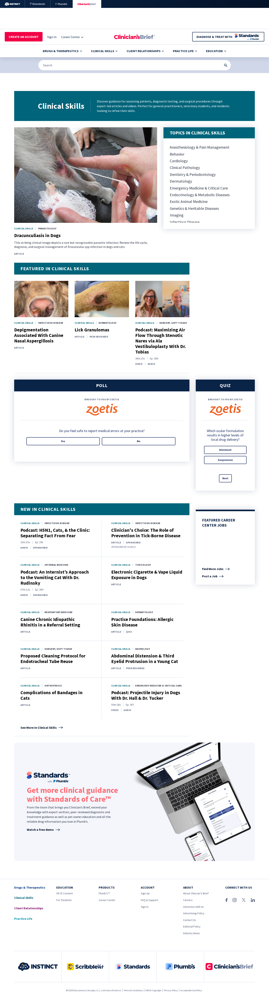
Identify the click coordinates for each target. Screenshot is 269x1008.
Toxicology (143, 564)
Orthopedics (53, 685)
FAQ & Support (149, 900)
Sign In (144, 907)
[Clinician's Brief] (87, 4)
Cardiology (179, 160)
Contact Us (189, 920)
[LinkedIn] (253, 900)
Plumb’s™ (104, 893)
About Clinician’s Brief (196, 893)
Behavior (177, 154)
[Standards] (37, 4)
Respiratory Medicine (59, 612)
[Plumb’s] (62, 4)
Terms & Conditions (133, 990)
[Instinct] (12, 4)
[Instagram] (235, 900)
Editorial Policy (191, 926)
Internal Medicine (56, 564)
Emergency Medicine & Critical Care (199, 188)
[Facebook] (226, 900)
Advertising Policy (193, 913)
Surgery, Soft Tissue (173, 322)
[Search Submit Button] (226, 65)
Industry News (191, 933)
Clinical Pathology (185, 167)
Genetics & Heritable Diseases (194, 208)
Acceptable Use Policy (191, 990)
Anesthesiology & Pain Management (199, 147)
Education (214, 51)
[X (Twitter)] (243, 900)
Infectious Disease (184, 221)
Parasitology (47, 228)
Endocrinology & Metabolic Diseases (200, 194)
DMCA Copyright (153, 990)
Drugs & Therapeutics (61, 51)
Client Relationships (143, 51)
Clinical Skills (102, 51)
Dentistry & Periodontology (193, 174)
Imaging (177, 215)
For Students (64, 900)
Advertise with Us (193, 907)
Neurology (142, 648)
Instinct (117, 990)
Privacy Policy (171, 990)
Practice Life (183, 51)
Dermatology (181, 181)
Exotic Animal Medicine (189, 201)
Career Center (107, 900)
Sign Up (145, 893)
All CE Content (64, 893)
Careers (188, 900)
